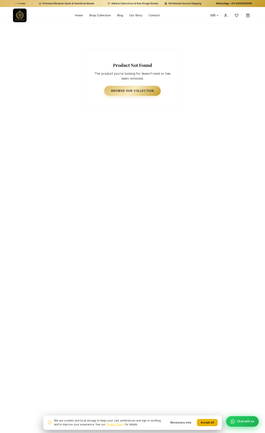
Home (79, 15)
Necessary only (180, 422)
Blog (120, 15)
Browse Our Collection (132, 90)
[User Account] (226, 15)
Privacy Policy (115, 424)
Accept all (207, 422)
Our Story (135, 15)
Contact (154, 15)
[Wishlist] (237, 15)
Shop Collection (100, 15)
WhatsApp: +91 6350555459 (234, 3)
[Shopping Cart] (248, 15)
